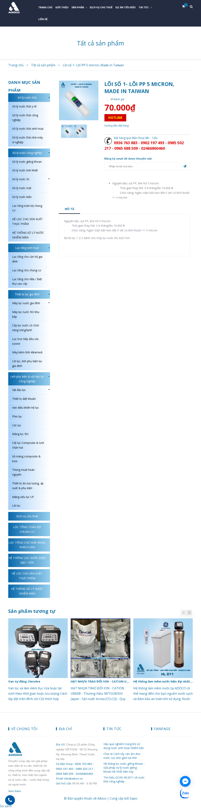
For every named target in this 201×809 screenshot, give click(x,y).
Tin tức (144, 7)
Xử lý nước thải (27, 97)
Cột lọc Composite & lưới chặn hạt (28, 445)
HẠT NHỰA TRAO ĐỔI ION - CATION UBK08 (102, 681)
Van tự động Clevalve (24, 681)
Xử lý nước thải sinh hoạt (28, 128)
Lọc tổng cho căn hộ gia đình (27, 259)
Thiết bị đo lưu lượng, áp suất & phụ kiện (28, 485)
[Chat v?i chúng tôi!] (185, 781)
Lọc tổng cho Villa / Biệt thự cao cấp (27, 281)
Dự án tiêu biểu (125, 7)
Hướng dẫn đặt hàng (116, 125)
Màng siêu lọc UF (23, 497)
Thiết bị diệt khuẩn (24, 399)
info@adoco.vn (73, 778)
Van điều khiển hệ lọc (25, 407)
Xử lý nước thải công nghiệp (25, 117)
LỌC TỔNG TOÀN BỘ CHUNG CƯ (27, 529)
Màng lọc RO (20, 434)
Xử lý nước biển (22, 197)
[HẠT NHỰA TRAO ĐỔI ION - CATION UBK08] (100, 648)
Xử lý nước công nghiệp (27, 153)
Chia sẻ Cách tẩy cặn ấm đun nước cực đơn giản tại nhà (121, 756)
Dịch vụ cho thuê (101, 7)
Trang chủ (45, 7)
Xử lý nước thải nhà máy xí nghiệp (27, 140)
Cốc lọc (16, 425)
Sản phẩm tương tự (31, 611)
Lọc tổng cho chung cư (26, 270)
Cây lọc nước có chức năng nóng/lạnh (25, 327)
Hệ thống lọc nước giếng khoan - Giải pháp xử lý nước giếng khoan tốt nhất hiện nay (124, 767)
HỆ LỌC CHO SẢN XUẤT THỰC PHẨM (27, 221)
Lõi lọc (16, 505)
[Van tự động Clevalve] (38, 648)
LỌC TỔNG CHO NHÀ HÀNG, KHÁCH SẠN (27, 545)
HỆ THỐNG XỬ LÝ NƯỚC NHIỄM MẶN (28, 235)
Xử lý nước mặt (21, 188)
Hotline (115, 117)
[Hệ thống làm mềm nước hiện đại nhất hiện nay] (163, 648)
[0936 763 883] (10, 800)
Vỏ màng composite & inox (26, 458)
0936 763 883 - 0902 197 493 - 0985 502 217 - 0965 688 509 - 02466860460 (144, 145)
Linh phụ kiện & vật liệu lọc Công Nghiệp (27, 379)
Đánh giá (118, 99)
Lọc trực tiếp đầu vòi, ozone (25, 341)
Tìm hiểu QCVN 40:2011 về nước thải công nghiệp (124, 779)
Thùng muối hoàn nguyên (23, 472)
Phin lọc (17, 416)
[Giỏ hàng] (185, 6)
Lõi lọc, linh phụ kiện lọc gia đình (27, 363)
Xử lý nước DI (20, 179)
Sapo (133, 798)
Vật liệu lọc (19, 390)
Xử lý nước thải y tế (24, 106)
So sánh (6, 806)
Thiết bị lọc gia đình (27, 294)
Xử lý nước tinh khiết (25, 170)
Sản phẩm (77, 7)
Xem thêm (14, 791)
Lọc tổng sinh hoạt (27, 248)
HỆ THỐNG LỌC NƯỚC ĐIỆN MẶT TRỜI (27, 560)
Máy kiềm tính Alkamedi (27, 352)
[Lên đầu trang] (193, 782)
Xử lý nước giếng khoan (27, 161)
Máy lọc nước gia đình (26, 303)
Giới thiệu (62, 7)
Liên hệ (43, 19)
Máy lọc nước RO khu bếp (25, 314)
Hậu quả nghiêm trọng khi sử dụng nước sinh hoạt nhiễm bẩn (123, 746)
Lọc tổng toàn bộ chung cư (27, 208)
